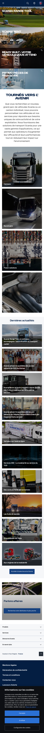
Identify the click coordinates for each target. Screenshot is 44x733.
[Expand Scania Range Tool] (41, 9)
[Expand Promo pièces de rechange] (41, 71)
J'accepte (22, 713)
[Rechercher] (27, 3)
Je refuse (22, 720)
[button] (22, 627)
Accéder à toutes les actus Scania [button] (22, 571)
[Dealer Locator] (34, 3)
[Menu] (3, 3)
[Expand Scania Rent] (41, 29)
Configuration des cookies (22, 728)
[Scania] (41, 3)
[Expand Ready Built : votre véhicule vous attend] (41, 50)
